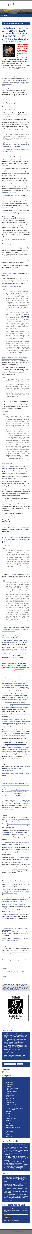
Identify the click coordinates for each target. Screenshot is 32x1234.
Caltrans (5, 986)
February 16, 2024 (6, 41)
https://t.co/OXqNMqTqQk (21, 144)
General (8, 1115)
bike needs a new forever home (19, 952)
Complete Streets (16, 986)
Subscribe (7, 1217)
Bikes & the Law (10, 1098)
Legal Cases (10, 1106)
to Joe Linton (14, 286)
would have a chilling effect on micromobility (17, 697)
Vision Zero (10, 1093)
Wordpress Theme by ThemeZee (16, 1231)
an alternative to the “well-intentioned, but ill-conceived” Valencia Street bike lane (15, 683)
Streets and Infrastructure (12, 1129)
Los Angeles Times (23, 987)
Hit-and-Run (10, 1102)
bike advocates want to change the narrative (18, 824)
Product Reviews (10, 1123)
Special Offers (9, 1125)
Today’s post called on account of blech (16, 1051)
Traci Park (9, 989)
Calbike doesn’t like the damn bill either (18, 88)
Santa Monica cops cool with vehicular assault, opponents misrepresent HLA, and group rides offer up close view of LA (16, 33)
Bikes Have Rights (12, 1100)
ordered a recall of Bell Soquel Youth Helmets (14, 819)
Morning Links (11, 984)
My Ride (8, 1122)
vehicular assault (16, 989)
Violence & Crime (11, 1110)
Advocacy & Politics (11, 1079)
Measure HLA (6, 988)
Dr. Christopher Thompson (16, 1108)
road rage (21, 988)
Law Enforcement (11, 1104)
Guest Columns (10, 1116)
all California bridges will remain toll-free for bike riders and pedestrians (16, 785)
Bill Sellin (8, 1156)
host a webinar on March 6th (15, 574)
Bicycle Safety (9, 1082)
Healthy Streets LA (7, 987)
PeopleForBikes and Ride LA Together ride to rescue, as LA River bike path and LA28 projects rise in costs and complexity (16, 1152)
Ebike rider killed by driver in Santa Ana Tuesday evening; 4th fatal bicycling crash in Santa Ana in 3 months (16, 1163)
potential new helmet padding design (12, 847)
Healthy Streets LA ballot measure (13, 273)
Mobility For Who (14, 988)
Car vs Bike (10, 1084)
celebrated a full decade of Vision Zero (17, 862)
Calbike (25, 984)
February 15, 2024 (8, 151)
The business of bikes (11, 1133)
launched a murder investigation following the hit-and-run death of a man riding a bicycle (16, 721)
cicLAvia (10, 986)
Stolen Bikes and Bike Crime (13, 1127)
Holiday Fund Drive (11, 1118)
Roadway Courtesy (12, 1091)
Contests (8, 1113)
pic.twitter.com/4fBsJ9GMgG (11, 146)
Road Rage (10, 1090)
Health (9, 1086)
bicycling (20, 984)
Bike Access (10, 1131)
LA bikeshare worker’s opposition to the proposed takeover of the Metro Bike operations (16, 768)
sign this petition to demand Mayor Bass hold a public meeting (15, 59)
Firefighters (24, 986)
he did (8, 524)
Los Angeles (15, 987)
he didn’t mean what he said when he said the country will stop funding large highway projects (16, 899)
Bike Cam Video (10, 1095)
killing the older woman (18, 747)
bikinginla (14, 41)
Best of (7, 1080)
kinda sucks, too (9, 911)
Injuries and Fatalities (12, 1088)
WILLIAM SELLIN (10, 1162)
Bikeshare (8, 1111)
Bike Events (9, 1096)
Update (7, 1134)
